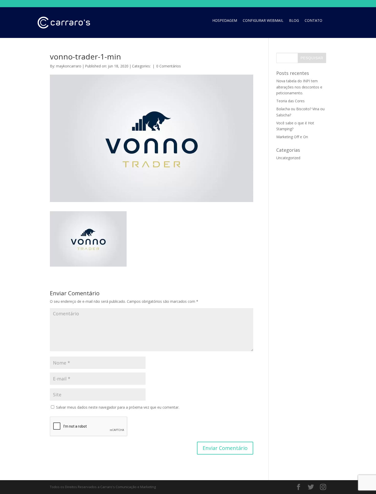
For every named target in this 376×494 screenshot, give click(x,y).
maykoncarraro (68, 66)
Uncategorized (288, 157)
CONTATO (313, 21)
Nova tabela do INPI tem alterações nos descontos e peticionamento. (299, 87)
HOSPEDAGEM (224, 21)
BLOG (294, 21)
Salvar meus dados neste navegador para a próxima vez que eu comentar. (117, 407)
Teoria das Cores (290, 100)
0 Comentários (168, 66)
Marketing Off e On (292, 136)
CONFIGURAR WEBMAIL (263, 21)
